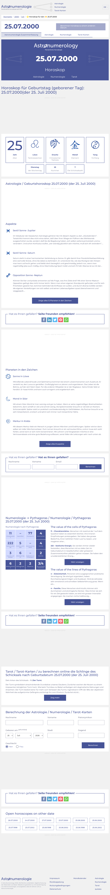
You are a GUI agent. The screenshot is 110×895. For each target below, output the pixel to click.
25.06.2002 (97, 828)
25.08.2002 (63, 828)
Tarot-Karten (60, 11)
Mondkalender (79, 878)
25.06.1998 (80, 828)
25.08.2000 (80, 820)
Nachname (13, 462)
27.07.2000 (46, 820)
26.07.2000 (13, 820)
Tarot (97, 885)
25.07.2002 (29, 828)
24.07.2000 (30, 820)
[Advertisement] (55, 115)
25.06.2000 (97, 820)
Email (58, 462)
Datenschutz (55, 889)
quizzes (98, 889)
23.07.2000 (63, 820)
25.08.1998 (46, 828)
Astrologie (58, 4)
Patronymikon (85, 717)
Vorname (36, 462)
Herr (11, 747)
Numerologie (60, 7)
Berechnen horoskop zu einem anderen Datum (77, 27)
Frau (21, 747)
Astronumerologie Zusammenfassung (21, 35)
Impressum (55, 878)
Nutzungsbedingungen (60, 885)
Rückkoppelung (57, 882)
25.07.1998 (12, 828)
